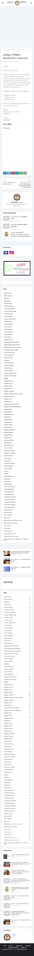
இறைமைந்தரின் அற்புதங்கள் (10, 523)
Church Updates (8, 329)
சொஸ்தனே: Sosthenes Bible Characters (19, 225)
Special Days (7, 481)
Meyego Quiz (7, 417)
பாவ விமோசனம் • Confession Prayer (19, 217)
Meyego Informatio (9, 391)
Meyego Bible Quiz (9, 381)
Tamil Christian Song (9, 486)
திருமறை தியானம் (8, 531)
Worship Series (8, 512)
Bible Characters (8, 295)
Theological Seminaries (10, 497)
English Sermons (8, 339)
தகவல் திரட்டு (7, 528)
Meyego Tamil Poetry (9, 430)
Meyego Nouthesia (9, 414)
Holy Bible (7, 360)
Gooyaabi (28, 953)
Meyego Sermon (8, 422)
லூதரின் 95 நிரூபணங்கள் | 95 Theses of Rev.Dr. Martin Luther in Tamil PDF (20, 552)
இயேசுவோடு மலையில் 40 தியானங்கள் (13, 520)
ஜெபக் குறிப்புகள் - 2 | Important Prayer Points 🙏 (20, 568)
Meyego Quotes (8, 419)
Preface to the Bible (9, 463)
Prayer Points (7, 460)
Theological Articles (9, 489)
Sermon (6, 471)
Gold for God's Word (9, 352)
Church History (8, 326)
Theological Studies (9, 499)
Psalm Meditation (8, 466)
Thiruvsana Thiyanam (9, 504)
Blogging (15, 953)
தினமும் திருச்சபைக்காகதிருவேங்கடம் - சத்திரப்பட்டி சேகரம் (16, 539)
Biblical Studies (8, 303)
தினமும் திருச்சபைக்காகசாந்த (11, 536)
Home (4, 50)
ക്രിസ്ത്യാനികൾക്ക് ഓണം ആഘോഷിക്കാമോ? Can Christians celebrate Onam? (20, 913)
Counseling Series (8, 332)
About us (11, 945)
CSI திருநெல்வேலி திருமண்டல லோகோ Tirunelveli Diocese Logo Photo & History (20, 889)
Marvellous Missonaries (10, 375)
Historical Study (8, 357)
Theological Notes (9, 494)
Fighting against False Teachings (12, 347)
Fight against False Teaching (11, 342)
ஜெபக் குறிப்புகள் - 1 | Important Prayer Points (20, 560)
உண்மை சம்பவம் (8, 525)
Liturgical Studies (8, 370)
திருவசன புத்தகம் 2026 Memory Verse (20, 854)
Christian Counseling (9, 308)
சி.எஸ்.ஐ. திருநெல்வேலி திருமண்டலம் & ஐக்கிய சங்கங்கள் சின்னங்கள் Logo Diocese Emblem (20, 234)
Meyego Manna (8, 401)
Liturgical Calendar (9, 365)
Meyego (6, 61)
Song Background (8, 476)
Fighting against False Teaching (12, 344)
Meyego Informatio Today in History (13, 393)
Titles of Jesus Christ (9, 507)
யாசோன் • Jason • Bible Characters (19, 903)
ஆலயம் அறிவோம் (8, 515)
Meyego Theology (8, 432)
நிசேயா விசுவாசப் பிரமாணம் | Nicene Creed (20, 896)
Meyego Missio (8, 409)
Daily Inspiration (8, 334)
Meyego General (8, 386)
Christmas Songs (8, 324)
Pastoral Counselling (9, 453)
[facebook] (6, 252)
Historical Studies (8, 355)
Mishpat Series (8, 437)
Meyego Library (8, 399)
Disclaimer (28, 945)
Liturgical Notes (8, 368)
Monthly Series (8, 442)
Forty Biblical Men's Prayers (11, 350)
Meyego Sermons (8, 424)
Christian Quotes (8, 314)
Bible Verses (7, 301)
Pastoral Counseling (9, 450)
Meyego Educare (8, 383)
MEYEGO (14, 949)
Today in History (8, 509)
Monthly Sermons (8, 445)
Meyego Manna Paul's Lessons (12, 404)
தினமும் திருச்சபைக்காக (10, 533)
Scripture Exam (8, 468)
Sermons (6, 473)
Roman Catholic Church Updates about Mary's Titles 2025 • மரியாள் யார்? (21, 863)
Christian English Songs (10, 311)
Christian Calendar (9, 306)
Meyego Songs (8, 427)
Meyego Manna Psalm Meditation (12, 406)
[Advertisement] (17, 25)
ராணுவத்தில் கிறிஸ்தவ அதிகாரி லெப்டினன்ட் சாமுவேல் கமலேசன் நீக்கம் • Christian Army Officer (20, 872)
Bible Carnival (7, 293)
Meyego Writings (8, 435)
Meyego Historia (8, 388)
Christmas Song (8, 321)
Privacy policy (19, 945)
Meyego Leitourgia (9, 396)
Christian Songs (8, 316)
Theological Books (9, 491)
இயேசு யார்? (7, 517)
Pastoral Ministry (8, 455)
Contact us (23, 947)
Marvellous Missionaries (10, 373)
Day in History (7, 337)
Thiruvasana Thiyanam (10, 502)
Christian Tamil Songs (9, 319)
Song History (7, 479)
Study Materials (8, 484)
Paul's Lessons (8, 458)
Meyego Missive (8, 412)
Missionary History (9, 440)
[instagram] (11, 252)
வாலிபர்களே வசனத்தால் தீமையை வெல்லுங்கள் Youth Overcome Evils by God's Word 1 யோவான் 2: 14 (20, 880)
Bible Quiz (7, 298)
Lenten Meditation (9, 363)
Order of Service (8, 448)
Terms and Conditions (13, 947)
